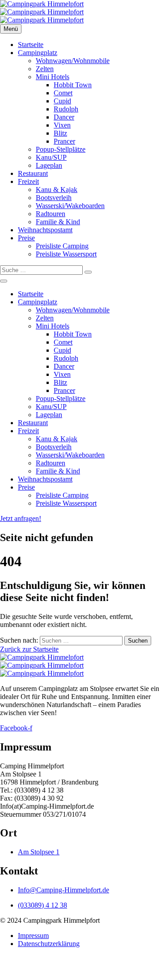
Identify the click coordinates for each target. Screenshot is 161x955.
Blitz (60, 133)
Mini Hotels (52, 77)
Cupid (62, 101)
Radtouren (50, 213)
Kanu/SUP (51, 157)
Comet (63, 93)
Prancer (64, 141)
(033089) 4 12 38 (42, 905)
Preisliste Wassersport (66, 254)
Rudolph (66, 109)
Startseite (30, 44)
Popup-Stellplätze (60, 149)
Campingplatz (37, 52)
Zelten (45, 68)
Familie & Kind (58, 222)
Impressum (33, 935)
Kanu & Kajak (56, 189)
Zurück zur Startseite (29, 649)
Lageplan (49, 165)
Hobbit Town (73, 85)
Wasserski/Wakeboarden (70, 205)
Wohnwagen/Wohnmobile (73, 60)
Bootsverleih (54, 197)
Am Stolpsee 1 (38, 852)
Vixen (62, 125)
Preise (26, 238)
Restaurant (33, 173)
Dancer (64, 117)
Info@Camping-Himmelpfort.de (63, 890)
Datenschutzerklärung (49, 943)
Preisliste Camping (62, 246)
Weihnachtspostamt (45, 230)
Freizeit (28, 181)
